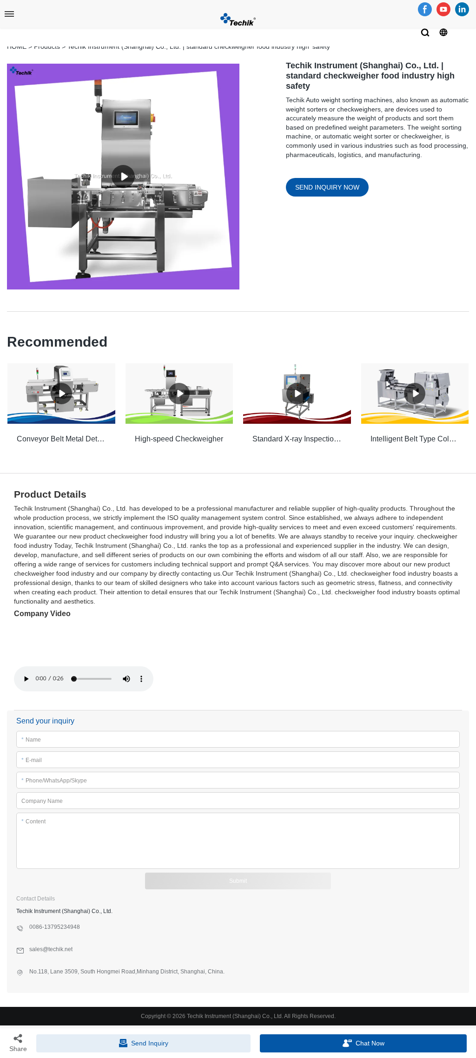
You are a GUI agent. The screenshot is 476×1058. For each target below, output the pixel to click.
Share (18, 1048)
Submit (238, 881)
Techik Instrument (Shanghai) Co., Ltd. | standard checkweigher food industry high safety (198, 46)
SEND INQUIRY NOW (327, 187)
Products (47, 46)
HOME (16, 46)
